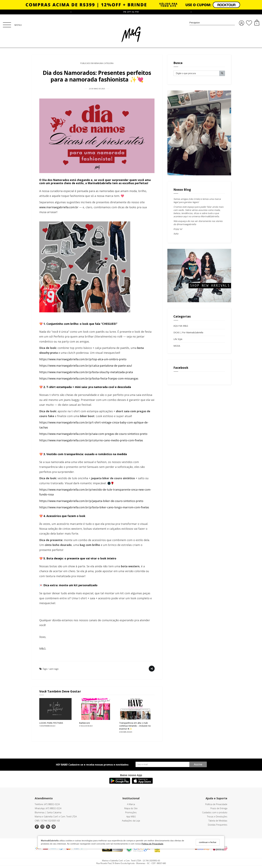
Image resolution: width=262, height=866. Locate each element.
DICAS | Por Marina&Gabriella (188, 332)
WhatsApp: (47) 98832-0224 (48, 808)
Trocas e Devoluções (217, 816)
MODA (176, 345)
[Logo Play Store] (119, 783)
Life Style (177, 339)
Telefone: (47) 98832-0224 (47, 804)
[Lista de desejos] (249, 23)
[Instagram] (42, 827)
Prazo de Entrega (218, 808)
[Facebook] (37, 827)
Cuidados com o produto (214, 812)
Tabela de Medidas (217, 820)
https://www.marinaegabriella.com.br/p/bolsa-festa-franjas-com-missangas (88, 378)
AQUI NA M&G (180, 325)
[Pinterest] (54, 827)
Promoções (131, 812)
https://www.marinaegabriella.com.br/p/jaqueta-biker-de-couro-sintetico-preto (91, 501)
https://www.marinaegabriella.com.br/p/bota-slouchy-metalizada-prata (86, 372)
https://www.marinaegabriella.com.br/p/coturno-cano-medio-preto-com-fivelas (91, 440)
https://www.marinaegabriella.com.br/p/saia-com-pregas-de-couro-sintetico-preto (93, 434)
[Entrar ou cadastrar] (241, 23)
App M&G (131, 816)
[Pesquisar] (222, 73)
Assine (198, 764)
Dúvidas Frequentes (217, 824)
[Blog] (48, 827)
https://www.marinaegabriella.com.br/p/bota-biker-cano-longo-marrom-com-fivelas (94, 507)
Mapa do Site (131, 808)
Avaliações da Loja (131, 820)
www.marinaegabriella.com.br (58, 207)
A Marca (131, 804)
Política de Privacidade (152, 844)
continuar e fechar (207, 842)
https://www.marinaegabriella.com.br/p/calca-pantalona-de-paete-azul (85, 365)
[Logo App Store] (142, 783)
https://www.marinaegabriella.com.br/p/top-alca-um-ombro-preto (82, 359)
